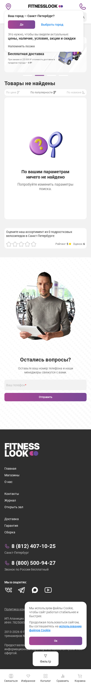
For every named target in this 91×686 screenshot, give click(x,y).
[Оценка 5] (33, 244)
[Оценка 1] (8, 244)
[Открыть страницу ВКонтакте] (8, 590)
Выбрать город (52, 24)
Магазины (11, 475)
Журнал (10, 500)
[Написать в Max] (35, 590)
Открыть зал (13, 507)
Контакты (11, 494)
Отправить (45, 397)
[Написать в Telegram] (22, 590)
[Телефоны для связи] (83, 7)
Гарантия (11, 525)
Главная (10, 468)
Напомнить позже (21, 46)
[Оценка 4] (27, 244)
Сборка (9, 532)
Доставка (11, 519)
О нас (8, 482)
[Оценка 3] (21, 244)
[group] (27, 75)
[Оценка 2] (15, 244)
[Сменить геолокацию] (8, 7)
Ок (55, 640)
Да (21, 24)
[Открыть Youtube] (48, 590)
